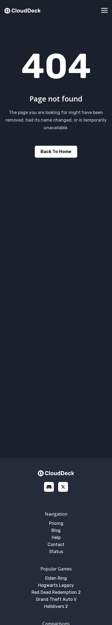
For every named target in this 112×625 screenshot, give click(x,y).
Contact (56, 544)
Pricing (56, 523)
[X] (63, 487)
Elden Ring (56, 578)
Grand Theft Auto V (56, 599)
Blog (56, 530)
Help (56, 537)
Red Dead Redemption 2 (56, 592)
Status (56, 551)
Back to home (56, 151)
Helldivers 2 (56, 606)
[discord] (49, 487)
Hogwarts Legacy (56, 585)
